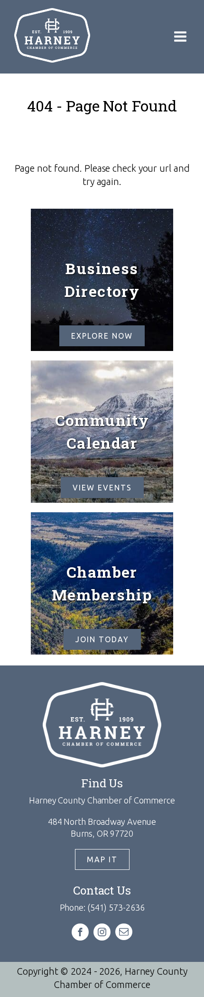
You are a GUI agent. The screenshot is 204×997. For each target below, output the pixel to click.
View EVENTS (102, 487)
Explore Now (102, 336)
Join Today (102, 639)
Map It (102, 859)
